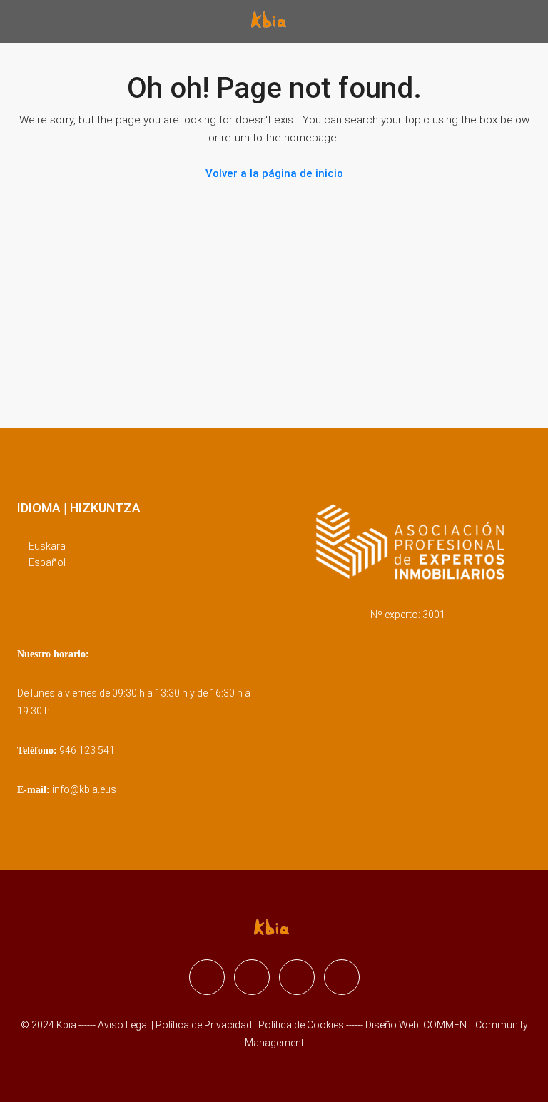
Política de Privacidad (205, 1025)
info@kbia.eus (84, 789)
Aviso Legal (123, 1025)
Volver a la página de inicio (274, 173)
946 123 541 (87, 750)
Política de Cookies (301, 1025)
